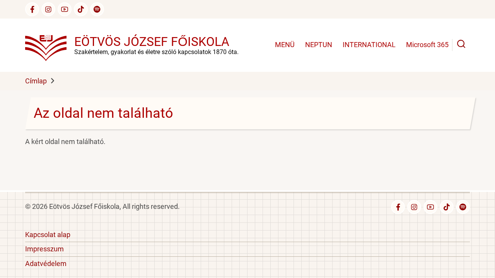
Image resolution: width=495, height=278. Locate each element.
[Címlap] (49, 45)
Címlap (36, 81)
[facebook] (32, 9)
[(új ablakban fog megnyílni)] (81, 9)
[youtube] (65, 9)
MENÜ (285, 45)
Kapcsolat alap (47, 235)
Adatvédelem (46, 263)
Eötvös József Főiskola (151, 41)
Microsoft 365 (427, 45)
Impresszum (44, 249)
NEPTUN (318, 45)
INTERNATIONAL (369, 45)
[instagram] (48, 9)
